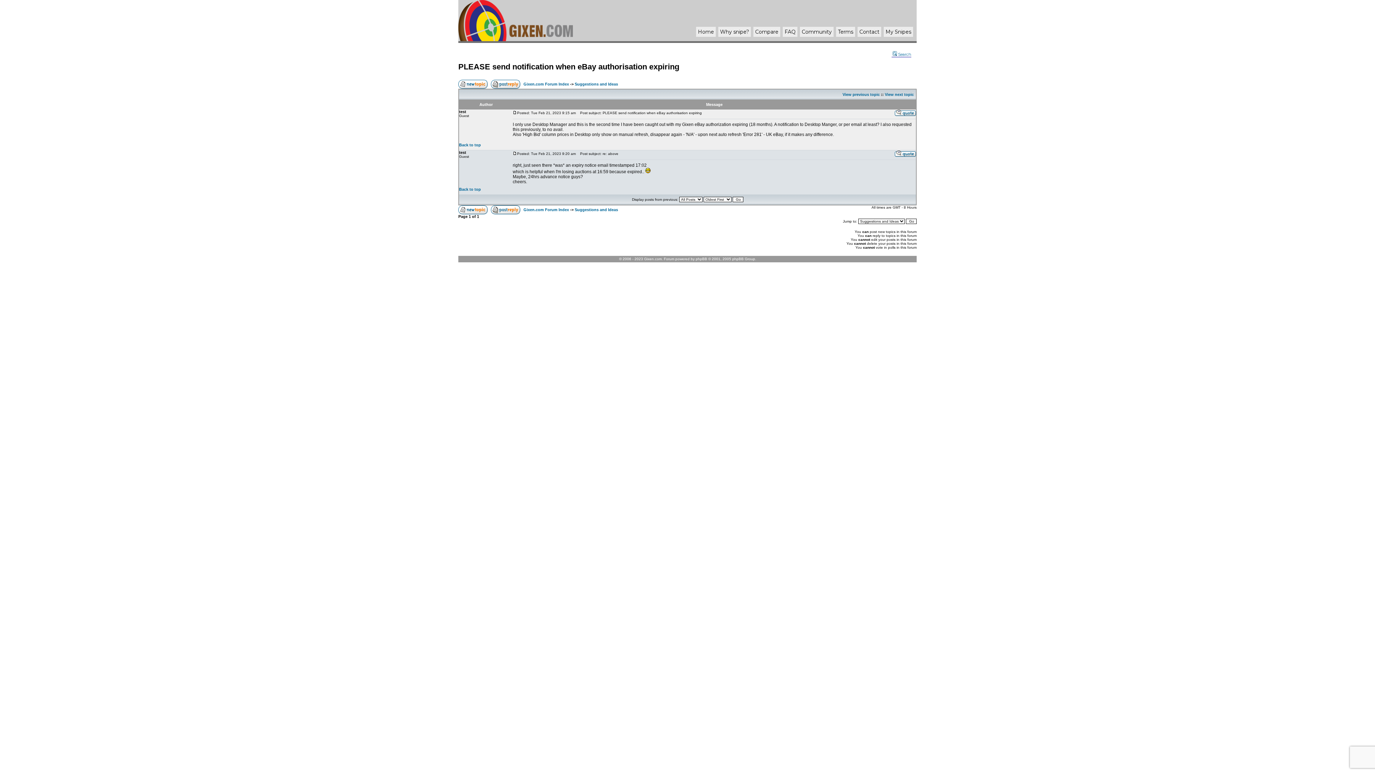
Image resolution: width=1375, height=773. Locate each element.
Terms (845, 32)
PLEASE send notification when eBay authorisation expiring (568, 66)
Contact (869, 32)
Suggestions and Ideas (596, 84)
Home (706, 32)
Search (904, 54)
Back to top (470, 145)
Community (817, 32)
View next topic (899, 94)
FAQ (790, 32)
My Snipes (898, 32)
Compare (766, 32)
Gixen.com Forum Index (546, 84)
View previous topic (861, 94)
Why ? (734, 32)
